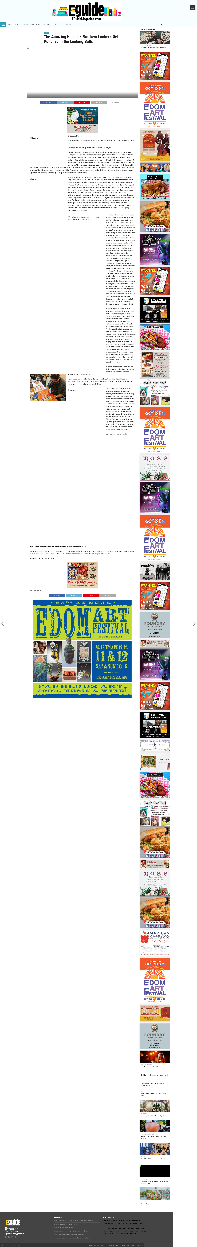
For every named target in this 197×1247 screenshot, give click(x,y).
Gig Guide (25, 24)
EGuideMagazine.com (12, 1228)
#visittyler (133, 1233)
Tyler (128, 1221)
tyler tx (121, 1221)
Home (9, 24)
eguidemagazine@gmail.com (14, 1234)
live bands (124, 1233)
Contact (68, 24)
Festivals (47, 24)
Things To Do (137, 1223)
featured (130, 1228)
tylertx (114, 1221)
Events (119, 1223)
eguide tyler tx (109, 1231)
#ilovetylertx (138, 1226)
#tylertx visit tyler (118, 1228)
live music (107, 1228)
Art (142, 1228)
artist (118, 1231)
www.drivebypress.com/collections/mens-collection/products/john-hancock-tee (58, 547)
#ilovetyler (127, 1223)
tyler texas (136, 1221)
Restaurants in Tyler (111, 1226)
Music (137, 1228)
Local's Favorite (109, 1223)
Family (131, 1231)
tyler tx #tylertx (141, 1231)
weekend (107, 1221)
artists (124, 1231)
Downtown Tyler (36, 24)
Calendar (17, 24)
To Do (60, 24)
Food (54, 24)
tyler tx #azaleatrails (111, 1233)
